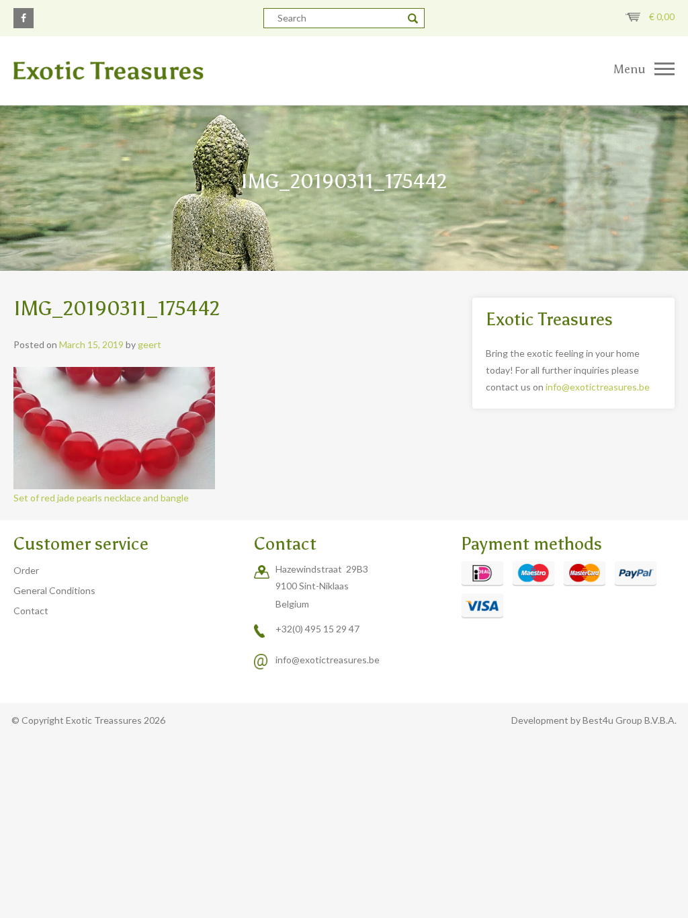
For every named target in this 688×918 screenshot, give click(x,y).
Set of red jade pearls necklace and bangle (101, 497)
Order (26, 570)
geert (149, 344)
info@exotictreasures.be (598, 386)
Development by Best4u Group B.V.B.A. (594, 720)
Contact (30, 610)
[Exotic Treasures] (172, 70)
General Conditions (54, 590)
